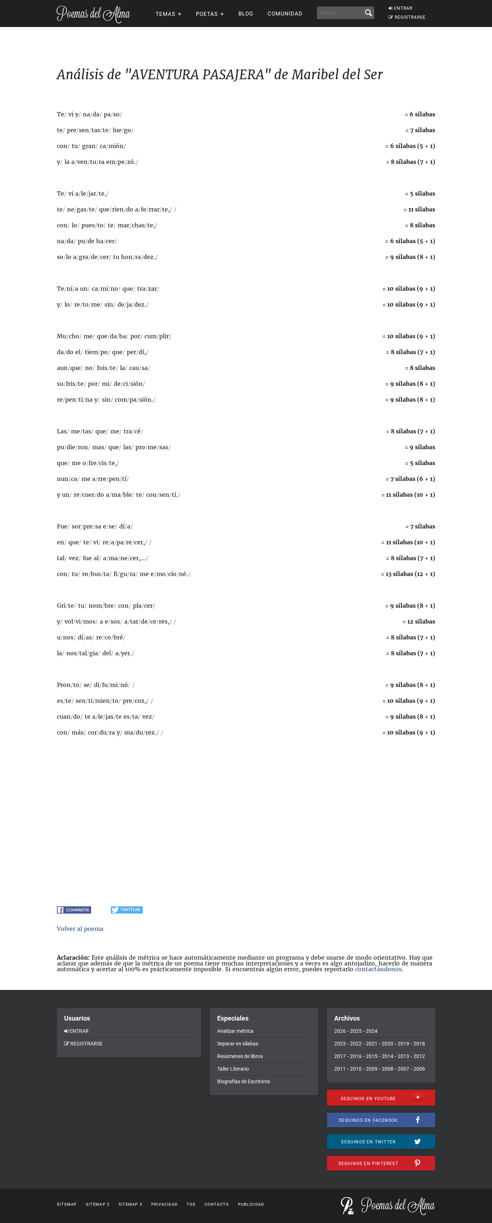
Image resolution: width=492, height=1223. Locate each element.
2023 (340, 1043)
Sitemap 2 (97, 1204)
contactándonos (378, 969)
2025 (356, 1031)
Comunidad (285, 13)
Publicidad (251, 1204)
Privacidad (164, 1204)
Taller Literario (233, 1068)
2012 (419, 1056)
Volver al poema (80, 928)
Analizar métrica (235, 1031)
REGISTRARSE (410, 17)
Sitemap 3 (130, 1204)
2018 (419, 1043)
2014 (387, 1056)
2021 (371, 1043)
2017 (340, 1056)
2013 (403, 1056)
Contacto (217, 1204)
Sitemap (67, 1204)
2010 (356, 1068)
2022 (356, 1043)
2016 (356, 1056)
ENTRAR (403, 8)
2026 (340, 1031)
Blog (245, 13)
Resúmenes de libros (240, 1056)
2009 (371, 1068)
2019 (403, 1043)
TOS (191, 1204)
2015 (371, 1056)
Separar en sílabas (237, 1043)
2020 (387, 1043)
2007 (403, 1068)
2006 (419, 1068)
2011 (340, 1068)
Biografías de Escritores (243, 1081)
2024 (371, 1031)
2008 (387, 1068)
